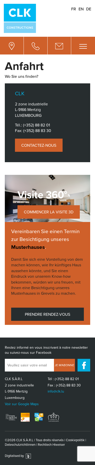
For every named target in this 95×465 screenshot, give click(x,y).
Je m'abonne (64, 365)
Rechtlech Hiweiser (51, 444)
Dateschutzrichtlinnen (20, 444)
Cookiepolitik (75, 440)
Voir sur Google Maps (22, 403)
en (81, 9)
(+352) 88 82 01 (36, 125)
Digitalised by (15, 455)
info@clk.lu (56, 391)
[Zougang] (12, 45)
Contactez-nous (38, 145)
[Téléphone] (36, 45)
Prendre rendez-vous (47, 314)
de (88, 9)
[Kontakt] (59, 45)
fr (73, 9)
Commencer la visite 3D (48, 212)
